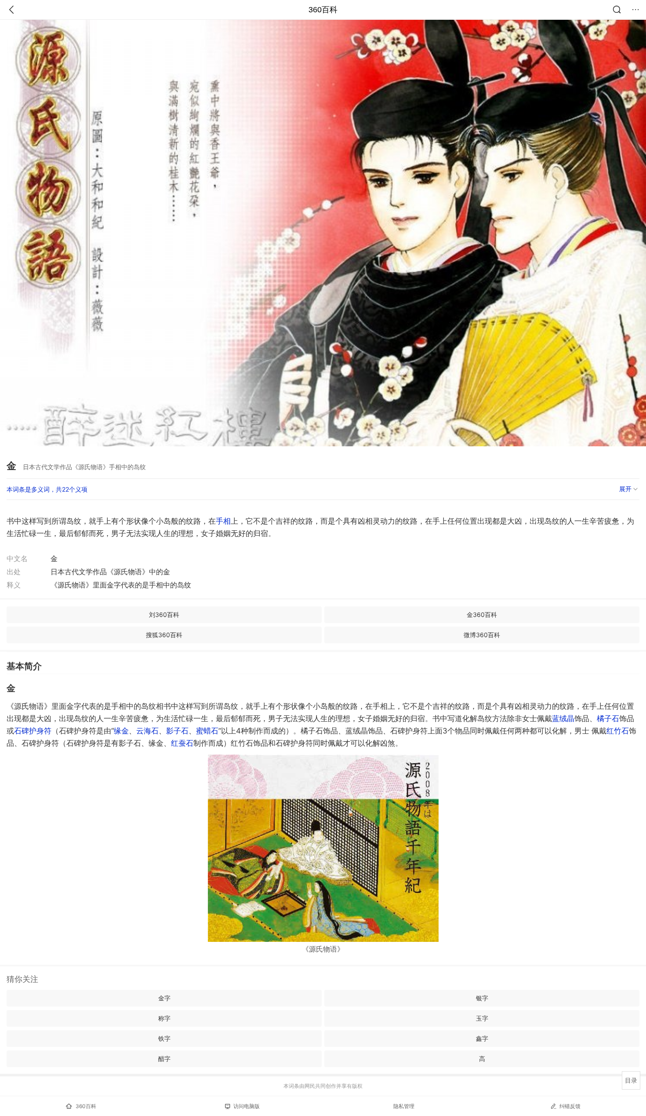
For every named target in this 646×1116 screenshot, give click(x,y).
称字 (164, 1018)
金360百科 (482, 614)
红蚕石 (182, 743)
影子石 (177, 730)
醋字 (164, 1058)
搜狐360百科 (164, 634)
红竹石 (617, 730)
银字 (482, 998)
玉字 (482, 1018)
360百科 (323, 9)
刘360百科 (164, 614)
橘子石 (608, 718)
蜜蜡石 (207, 730)
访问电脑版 (246, 1106)
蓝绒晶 (563, 718)
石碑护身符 (32, 730)
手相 (223, 521)
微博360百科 (482, 634)
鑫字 (482, 1038)
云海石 (147, 730)
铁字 (164, 1038)
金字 (164, 998)
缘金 (121, 730)
